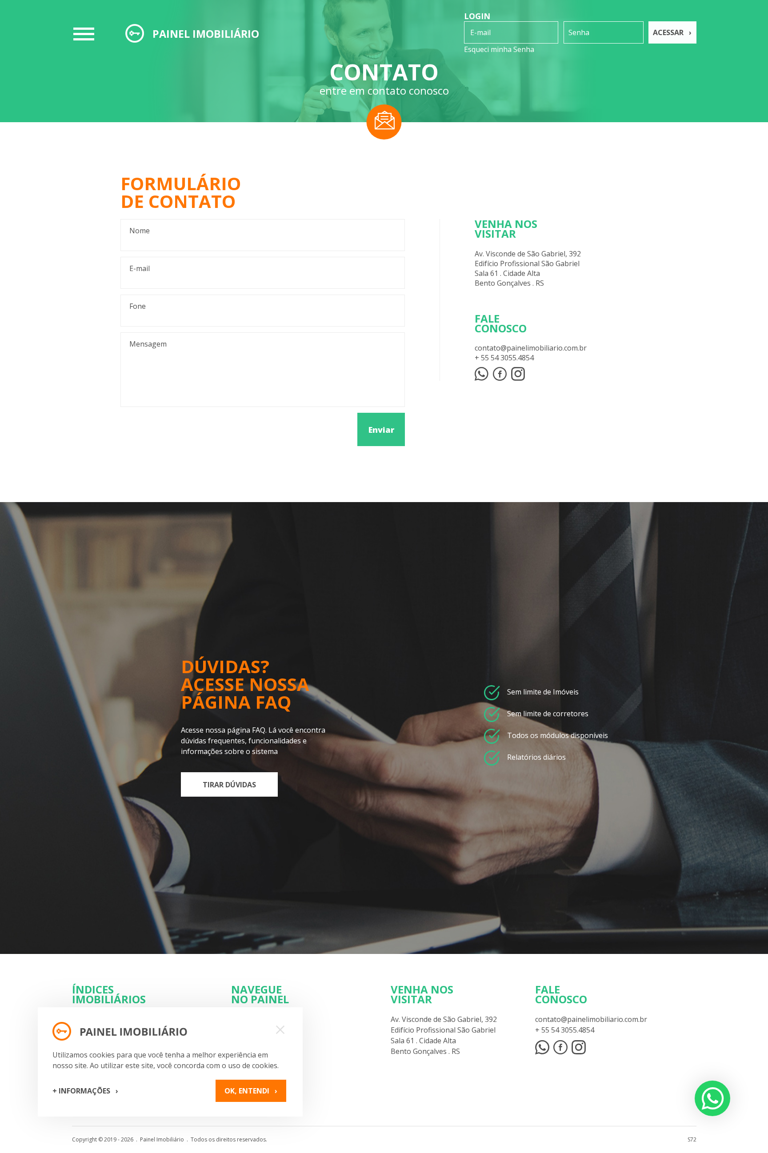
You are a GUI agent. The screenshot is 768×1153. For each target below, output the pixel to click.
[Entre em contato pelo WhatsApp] (542, 1047)
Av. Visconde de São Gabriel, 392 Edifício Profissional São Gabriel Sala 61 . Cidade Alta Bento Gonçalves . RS (528, 268)
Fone (137, 306)
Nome (139, 230)
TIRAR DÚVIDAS (229, 785)
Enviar (381, 429)
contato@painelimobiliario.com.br (531, 348)
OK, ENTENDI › (250, 1091)
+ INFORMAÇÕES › (85, 1091)
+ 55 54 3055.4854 (504, 358)
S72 (692, 1139)
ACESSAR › (672, 32)
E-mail (139, 268)
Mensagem (148, 344)
